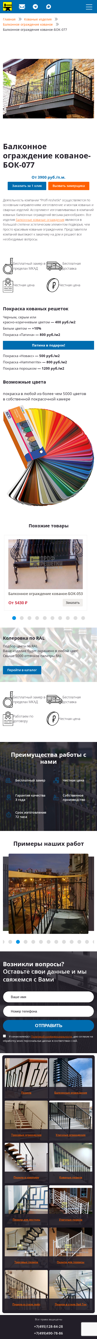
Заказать (73, 602)
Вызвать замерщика (69, 186)
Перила (26, 1092)
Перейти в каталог (22, 670)
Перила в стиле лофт (26, 1304)
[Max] (50, 7)
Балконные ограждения (70, 1092)
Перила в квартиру (26, 1177)
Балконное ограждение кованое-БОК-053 (45, 593)
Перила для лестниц (26, 1219)
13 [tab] (87, 942)
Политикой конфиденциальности (51, 1036)
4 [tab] (37, 618)
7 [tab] (60, 618)
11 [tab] (72, 942)
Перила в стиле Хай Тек (71, 1304)
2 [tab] (22, 618)
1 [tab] (14, 618)
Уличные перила (70, 1219)
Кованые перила (70, 1177)
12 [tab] (79, 942)
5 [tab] (45, 618)
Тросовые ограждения (26, 1135)
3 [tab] (29, 618)
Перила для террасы (70, 1262)
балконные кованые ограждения (40, 220)
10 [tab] (83, 618)
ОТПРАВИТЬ (48, 1025)
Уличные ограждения (70, 1135)
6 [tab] (52, 618)
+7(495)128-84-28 (48, 1326)
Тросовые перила (26, 1262)
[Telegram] (36, 7)
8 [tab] (68, 618)
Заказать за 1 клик (27, 186)
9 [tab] (75, 618)
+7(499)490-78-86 (48, 1333)
